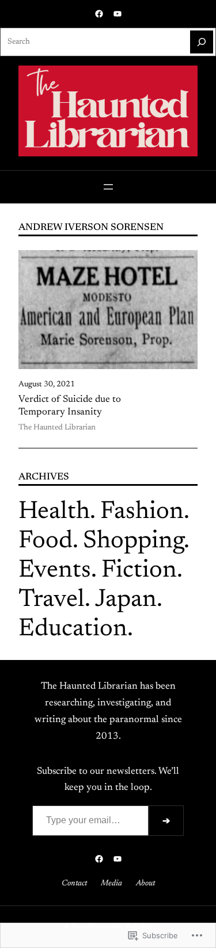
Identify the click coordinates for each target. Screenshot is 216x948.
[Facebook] (99, 13)
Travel (51, 600)
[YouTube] (117, 13)
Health (54, 512)
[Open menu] (108, 187)
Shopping (133, 541)
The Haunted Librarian (57, 428)
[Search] (201, 41)
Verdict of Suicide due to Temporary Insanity (69, 406)
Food (45, 541)
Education (72, 629)
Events (54, 570)
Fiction (139, 570)
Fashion (142, 512)
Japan (126, 600)
